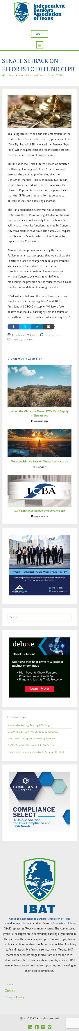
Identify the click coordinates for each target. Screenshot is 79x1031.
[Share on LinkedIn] (37, 326)
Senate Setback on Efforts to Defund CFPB (40, 75)
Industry (17, 339)
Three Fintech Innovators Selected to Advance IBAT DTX (36, 752)
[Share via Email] (49, 326)
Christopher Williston (24, 334)
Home (9, 984)
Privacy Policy (15, 997)
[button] (39, 34)
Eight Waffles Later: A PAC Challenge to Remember (33, 731)
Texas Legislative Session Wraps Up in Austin (39, 461)
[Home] (3, 75)
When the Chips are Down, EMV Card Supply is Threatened (40, 413)
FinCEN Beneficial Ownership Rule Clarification (31, 745)
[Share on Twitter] (25, 326)
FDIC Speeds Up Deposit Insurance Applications (31, 738)
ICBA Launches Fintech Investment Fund (39, 511)
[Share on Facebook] (13, 326)
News (29, 339)
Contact (11, 990)
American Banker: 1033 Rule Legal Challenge (29, 725)
